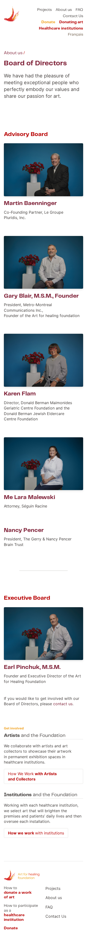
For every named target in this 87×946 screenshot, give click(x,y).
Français (75, 34)
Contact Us (73, 16)
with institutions (36, 833)
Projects (44, 10)
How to (18, 892)
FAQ (79, 10)
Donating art (71, 22)
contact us (62, 703)
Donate (48, 22)
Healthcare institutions (61, 28)
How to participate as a (21, 913)
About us (64, 10)
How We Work (32, 776)
